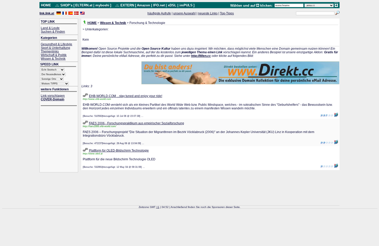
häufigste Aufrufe (159, 13)
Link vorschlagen (53, 96)
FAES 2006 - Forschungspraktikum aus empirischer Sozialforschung (136, 123)
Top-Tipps (227, 13)
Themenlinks (50, 51)
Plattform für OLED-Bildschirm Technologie (119, 150)
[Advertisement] (61, 139)
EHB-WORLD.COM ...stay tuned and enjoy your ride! (125, 96)
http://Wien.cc (201, 56)
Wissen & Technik (53, 58)
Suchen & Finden (53, 31)
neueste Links (208, 13)
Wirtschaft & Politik (54, 55)
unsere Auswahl (184, 13)
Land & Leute (50, 28)
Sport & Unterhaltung (55, 48)
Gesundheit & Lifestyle (56, 44)
